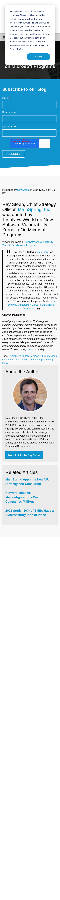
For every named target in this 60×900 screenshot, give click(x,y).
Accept (38, 56)
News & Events (41, 356)
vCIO (33, 359)
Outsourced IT (16, 356)
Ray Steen (23, 190)
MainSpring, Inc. (34, 209)
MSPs (28, 356)
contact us (32, 349)
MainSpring (42, 252)
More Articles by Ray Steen (24, 455)
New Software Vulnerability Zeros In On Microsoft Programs (32, 305)
